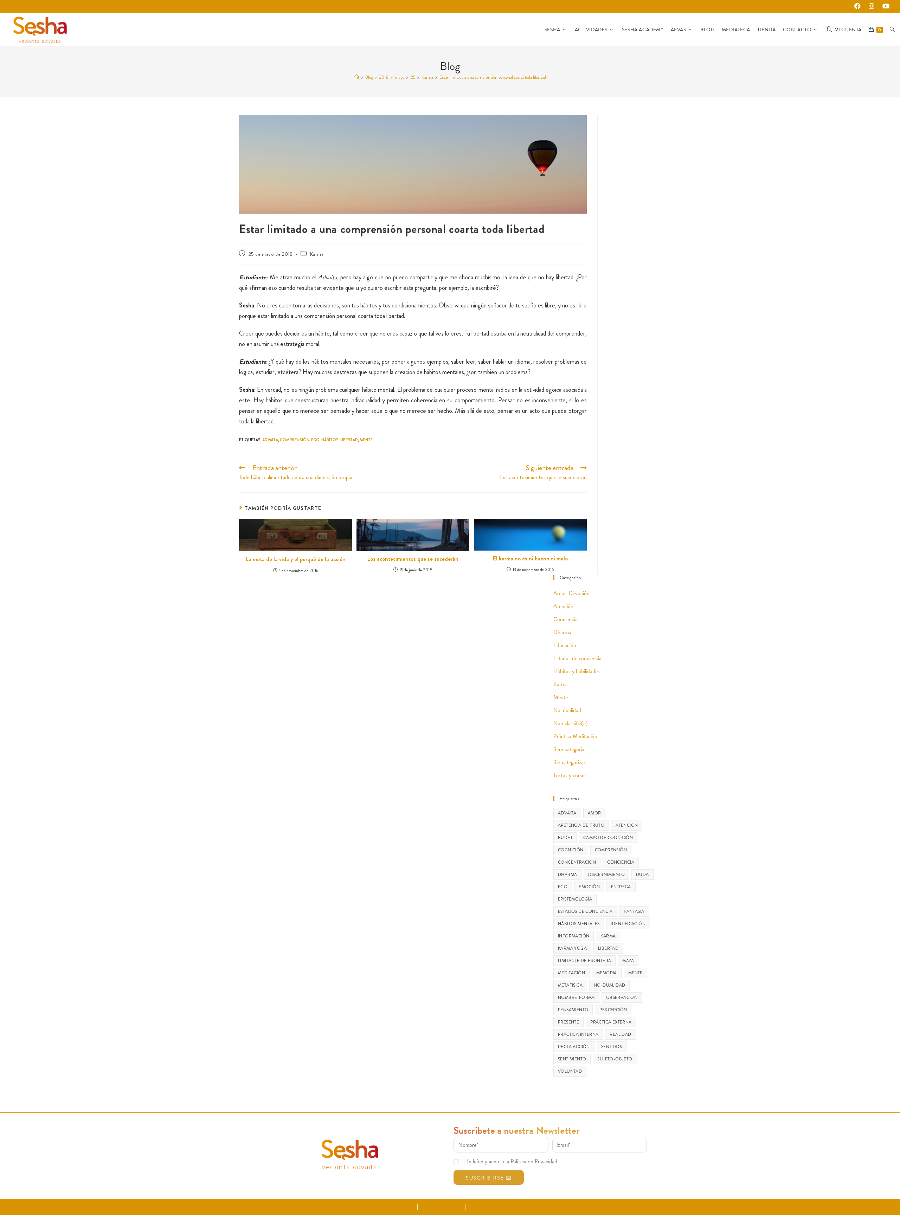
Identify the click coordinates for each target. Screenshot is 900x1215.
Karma (317, 254)
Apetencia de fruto (581, 825)
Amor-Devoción (571, 593)
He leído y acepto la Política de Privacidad (510, 1161)
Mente (366, 440)
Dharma (562, 632)
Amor (594, 813)
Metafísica (570, 985)
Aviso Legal (404, 1206)
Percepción (613, 1010)
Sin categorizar (569, 762)
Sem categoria (568, 749)
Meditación (571, 973)
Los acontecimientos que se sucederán (412, 559)
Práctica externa (610, 1022)
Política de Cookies (487, 1206)
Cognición (571, 850)
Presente (568, 1022)
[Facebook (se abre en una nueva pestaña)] (859, 6)
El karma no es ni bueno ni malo (530, 559)
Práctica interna (578, 1034)
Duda (642, 874)
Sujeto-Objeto (614, 1059)
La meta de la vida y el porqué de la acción (296, 559)
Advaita (270, 440)
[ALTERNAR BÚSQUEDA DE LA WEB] (892, 29)
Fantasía (634, 911)
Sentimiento (572, 1059)
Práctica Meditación (575, 736)
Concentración (577, 862)
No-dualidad (567, 710)
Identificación (628, 924)
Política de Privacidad (441, 1206)
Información (573, 936)
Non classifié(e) (570, 723)
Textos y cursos (570, 775)
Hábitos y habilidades (576, 671)
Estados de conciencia (577, 658)
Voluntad (570, 1071)
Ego (315, 440)
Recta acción (574, 1047)
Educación (564, 645)
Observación (621, 997)
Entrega (621, 887)
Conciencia (565, 619)
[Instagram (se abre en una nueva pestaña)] (873, 6)
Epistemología (575, 899)
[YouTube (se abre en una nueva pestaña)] (884, 6)
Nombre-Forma (576, 997)
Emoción (589, 887)
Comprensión (294, 440)
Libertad (349, 440)
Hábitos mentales (578, 924)
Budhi (565, 837)
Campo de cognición (608, 837)
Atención (563, 606)
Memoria (606, 973)
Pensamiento (573, 1010)
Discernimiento (606, 874)
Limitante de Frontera (584, 960)
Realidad (620, 1034)
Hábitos (330, 440)
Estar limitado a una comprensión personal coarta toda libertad (492, 77)
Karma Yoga (572, 948)
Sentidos (611, 1047)
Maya (628, 960)
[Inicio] (356, 77)
